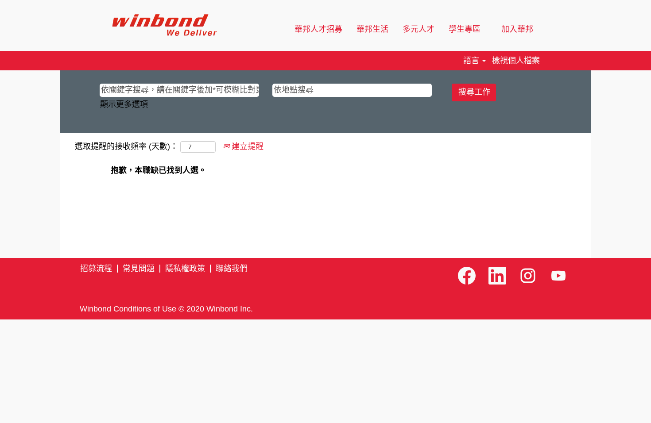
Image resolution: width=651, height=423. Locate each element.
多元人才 (418, 29)
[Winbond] (164, 25)
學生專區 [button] (466, 29)
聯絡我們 (232, 268)
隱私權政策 (185, 268)
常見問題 (139, 268)
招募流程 (96, 268)
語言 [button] (472, 60)
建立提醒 (246, 146)
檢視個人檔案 (516, 60)
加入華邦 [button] (518, 29)
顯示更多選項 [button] (124, 104)
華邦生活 (372, 29)
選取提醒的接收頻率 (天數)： (126, 146)
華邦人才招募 (318, 29)
